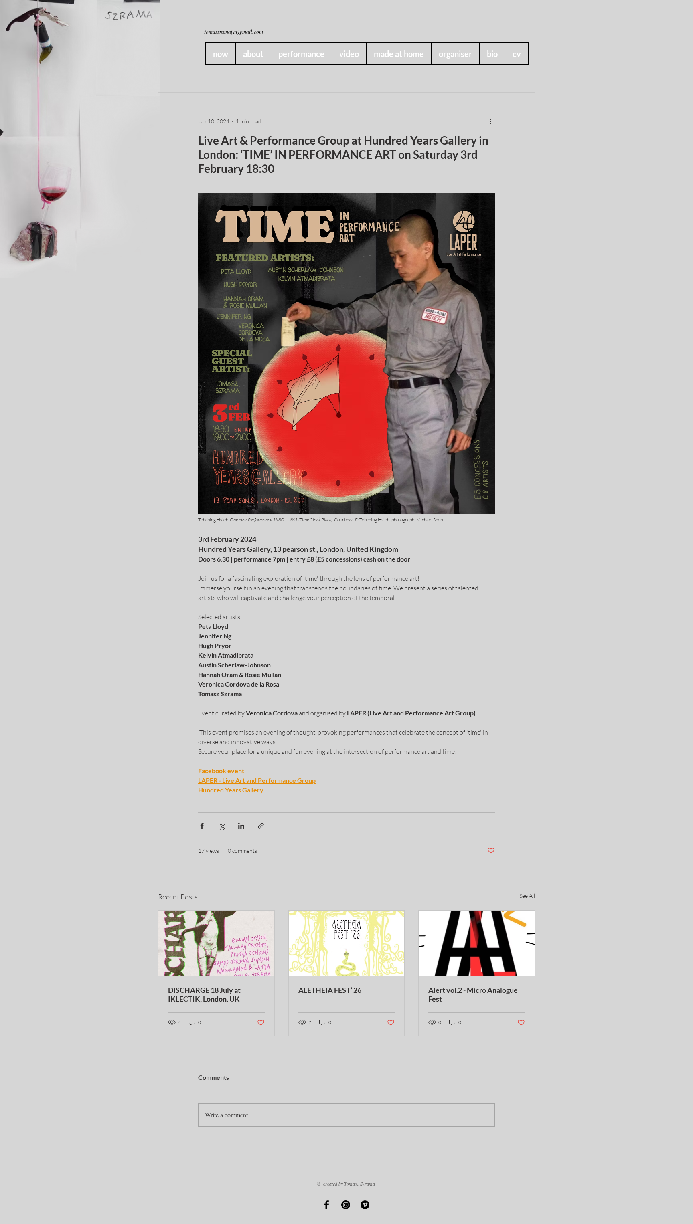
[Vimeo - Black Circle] (365, 1204)
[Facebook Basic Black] (326, 1204)
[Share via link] (261, 826)
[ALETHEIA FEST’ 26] (347, 943)
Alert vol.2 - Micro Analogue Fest (473, 994)
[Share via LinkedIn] (241, 826)
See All (527, 895)
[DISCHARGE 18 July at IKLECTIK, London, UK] (216, 943)
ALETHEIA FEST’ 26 (329, 990)
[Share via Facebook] (202, 826)
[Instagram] (345, 1204)
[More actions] (490, 121)
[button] (398, 53)
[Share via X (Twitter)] (221, 826)
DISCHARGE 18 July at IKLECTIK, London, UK (204, 994)
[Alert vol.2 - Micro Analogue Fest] (477, 943)
